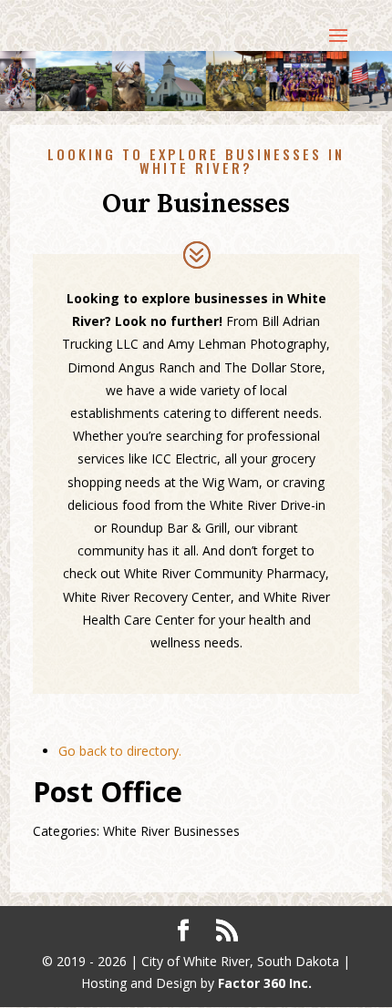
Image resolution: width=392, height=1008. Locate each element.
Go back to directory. (119, 750)
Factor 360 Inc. (265, 983)
